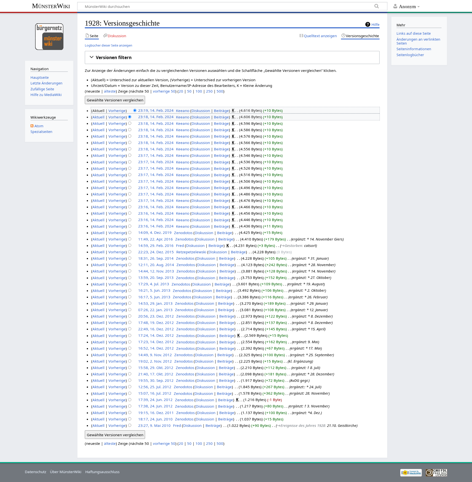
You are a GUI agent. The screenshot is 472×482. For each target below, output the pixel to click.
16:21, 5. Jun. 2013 (154, 290)
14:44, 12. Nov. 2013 (156, 271)
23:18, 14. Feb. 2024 (156, 116)
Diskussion (201, 110)
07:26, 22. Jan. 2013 (155, 309)
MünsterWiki (51, 6)
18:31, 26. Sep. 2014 (156, 258)
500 (220, 91)
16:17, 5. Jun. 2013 (154, 296)
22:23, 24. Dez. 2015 (156, 251)
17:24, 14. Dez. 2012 (156, 335)
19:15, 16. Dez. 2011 (156, 412)
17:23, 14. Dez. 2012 (156, 341)
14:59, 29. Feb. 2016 (156, 245)
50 (189, 91)
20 (181, 91)
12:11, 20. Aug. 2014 (156, 264)
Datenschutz (35, 471)
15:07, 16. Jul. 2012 (154, 393)
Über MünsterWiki (65, 471)
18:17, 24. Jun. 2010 (155, 419)
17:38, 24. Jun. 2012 (155, 406)
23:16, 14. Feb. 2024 (156, 206)
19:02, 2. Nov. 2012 (155, 361)
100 (198, 91)
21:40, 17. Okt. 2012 (155, 373)
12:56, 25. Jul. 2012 (154, 386)
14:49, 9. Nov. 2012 (155, 354)
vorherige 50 (164, 91)
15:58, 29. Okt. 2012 (155, 367)
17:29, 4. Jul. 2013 (153, 284)
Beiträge (221, 110)
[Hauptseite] (49, 36)
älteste (110, 91)
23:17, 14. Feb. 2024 (156, 155)
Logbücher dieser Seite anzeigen (108, 45)
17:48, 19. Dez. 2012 (156, 322)
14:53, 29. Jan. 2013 (155, 303)
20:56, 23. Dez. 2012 (156, 316)
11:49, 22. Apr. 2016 (155, 239)
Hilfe (375, 24)
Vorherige (117, 110)
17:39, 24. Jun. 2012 (155, 399)
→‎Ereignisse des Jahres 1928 (301, 425)
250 (209, 91)
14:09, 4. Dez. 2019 (155, 232)
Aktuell (98, 116)
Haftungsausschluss (102, 471)
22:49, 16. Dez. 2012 (156, 328)
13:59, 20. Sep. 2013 (156, 277)
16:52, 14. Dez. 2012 (156, 348)
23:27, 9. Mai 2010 (154, 425)
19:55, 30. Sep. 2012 (156, 380)
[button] (232, 57)
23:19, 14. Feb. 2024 (156, 110)
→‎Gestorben (291, 245)
